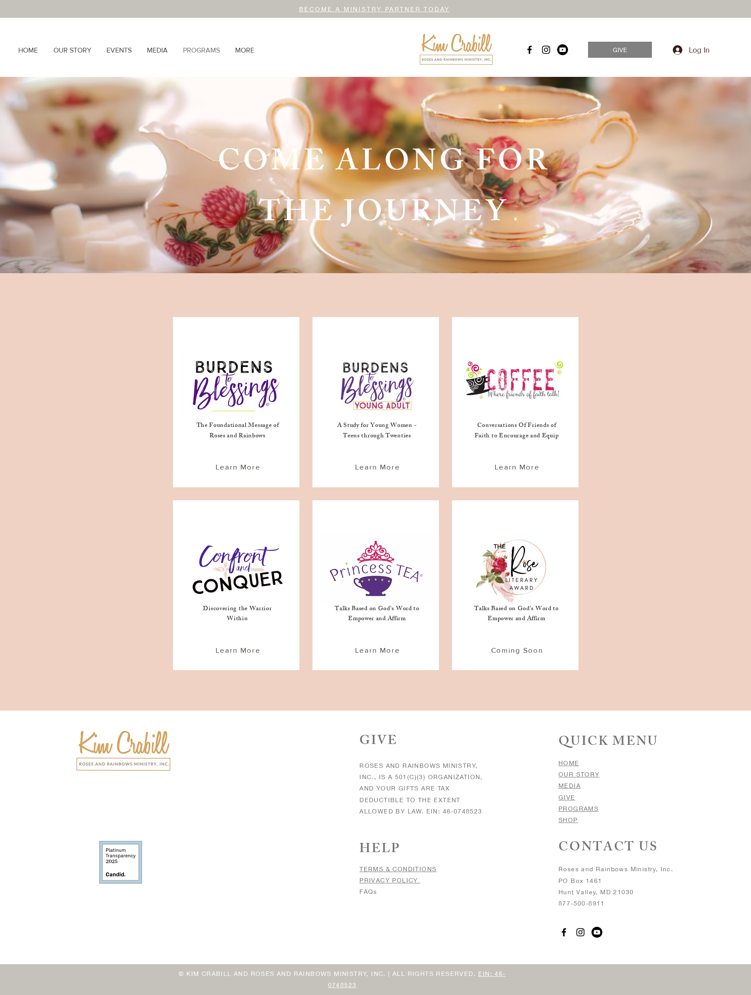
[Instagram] (546, 49)
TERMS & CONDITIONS (397, 869)
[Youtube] (562, 49)
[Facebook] (529, 49)
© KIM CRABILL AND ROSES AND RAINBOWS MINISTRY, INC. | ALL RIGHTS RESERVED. (328, 973)
